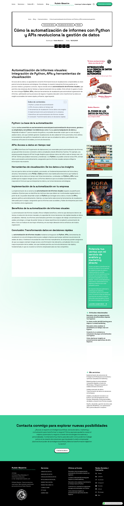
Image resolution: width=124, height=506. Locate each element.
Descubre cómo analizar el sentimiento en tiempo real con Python (97, 327)
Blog (34, 19)
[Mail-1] (96, 495)
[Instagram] (96, 483)
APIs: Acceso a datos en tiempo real (41, 107)
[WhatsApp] (68, 46)
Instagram (101, 483)
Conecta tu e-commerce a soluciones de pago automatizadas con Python (99, 333)
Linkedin (100, 476)
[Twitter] (60, 46)
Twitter (100, 473)
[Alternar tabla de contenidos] (64, 102)
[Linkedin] (96, 476)
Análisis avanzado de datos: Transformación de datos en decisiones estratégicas (99, 391)
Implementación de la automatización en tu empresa (46, 112)
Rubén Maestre (58, 40)
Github (100, 489)
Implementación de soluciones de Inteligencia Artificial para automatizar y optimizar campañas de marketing (99, 377)
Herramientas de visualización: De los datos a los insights (47, 109)
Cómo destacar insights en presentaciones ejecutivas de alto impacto (99, 340)
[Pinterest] (64, 46)
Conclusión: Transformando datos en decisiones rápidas (47, 117)
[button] (94, 4)
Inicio (29, 19)
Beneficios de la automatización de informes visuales (46, 114)
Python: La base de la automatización (41, 105)
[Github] (96, 489)
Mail (99, 495)
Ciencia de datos (43, 19)
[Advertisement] (47, 60)
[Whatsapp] (96, 492)
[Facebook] (56, 46)
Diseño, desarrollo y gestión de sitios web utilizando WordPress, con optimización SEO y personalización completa (99, 405)
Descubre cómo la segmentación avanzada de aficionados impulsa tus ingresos (98, 317)
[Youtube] (96, 486)
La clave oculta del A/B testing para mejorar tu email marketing (99, 322)
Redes (79, 25)
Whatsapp (101, 492)
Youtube (100, 486)
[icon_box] (97, 313)
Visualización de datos (65, 25)
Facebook (101, 479)
